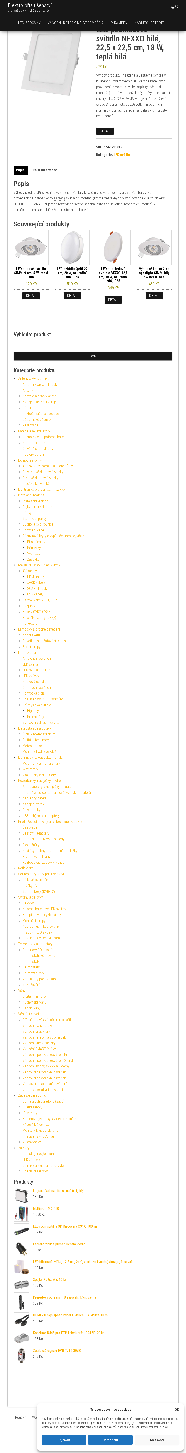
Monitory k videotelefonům (42, 1130)
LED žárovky (29, 23)
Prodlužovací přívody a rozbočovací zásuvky (50, 822)
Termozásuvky (33, 973)
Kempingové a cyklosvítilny (42, 915)
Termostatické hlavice (39, 955)
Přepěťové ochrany (36, 856)
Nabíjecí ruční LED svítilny (41, 926)
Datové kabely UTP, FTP (40, 600)
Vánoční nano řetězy (38, 1025)
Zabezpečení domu (32, 1095)
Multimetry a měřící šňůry (41, 763)
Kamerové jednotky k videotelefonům (50, 1119)
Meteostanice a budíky (34, 728)
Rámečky (34, 548)
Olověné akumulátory (38, 449)
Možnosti (157, 1440)
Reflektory (25, 868)
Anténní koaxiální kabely (40, 384)
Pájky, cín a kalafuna (37, 507)
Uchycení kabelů (34, 530)
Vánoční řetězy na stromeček (75, 23)
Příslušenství (36, 542)
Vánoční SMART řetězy (39, 1049)
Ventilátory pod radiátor (40, 979)
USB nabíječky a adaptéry (41, 816)
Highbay (33, 711)
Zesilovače (30, 425)
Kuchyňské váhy (34, 1002)
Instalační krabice (35, 501)
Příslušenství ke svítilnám (41, 938)
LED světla (122, 155)
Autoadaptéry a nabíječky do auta (47, 786)
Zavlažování (31, 985)
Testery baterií (33, 454)
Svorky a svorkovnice (38, 524)
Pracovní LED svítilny (38, 932)
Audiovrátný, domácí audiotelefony (48, 466)
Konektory (30, 623)
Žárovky (23, 1148)
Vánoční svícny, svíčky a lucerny (46, 1066)
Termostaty (31, 961)
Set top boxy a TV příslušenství (41, 874)
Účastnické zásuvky (37, 419)
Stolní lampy (32, 647)
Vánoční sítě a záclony (39, 1043)
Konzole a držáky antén (39, 396)
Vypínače (34, 553)
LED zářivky (31, 676)
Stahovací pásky (35, 518)
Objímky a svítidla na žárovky (43, 1165)
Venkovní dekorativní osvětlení (45, 1072)
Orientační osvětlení (37, 687)
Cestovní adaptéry (36, 833)
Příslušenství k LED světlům (43, 699)
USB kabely (35, 594)
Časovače (30, 827)
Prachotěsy (35, 717)
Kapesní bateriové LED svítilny (44, 909)
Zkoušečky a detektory (39, 775)
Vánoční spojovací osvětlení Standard (50, 1060)
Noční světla (32, 635)
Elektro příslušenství (30, 5)
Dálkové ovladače (35, 880)
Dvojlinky (29, 606)
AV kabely (30, 571)
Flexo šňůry (31, 845)
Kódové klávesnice (36, 1124)
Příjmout (64, 1440)
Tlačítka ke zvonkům (38, 483)
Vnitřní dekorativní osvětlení (43, 1090)
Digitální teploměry (36, 740)
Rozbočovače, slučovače (41, 413)
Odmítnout (110, 1440)
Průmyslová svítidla (37, 705)
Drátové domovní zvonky (40, 478)
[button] (177, 1409)
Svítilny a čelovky (30, 897)
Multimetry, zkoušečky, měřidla (40, 757)
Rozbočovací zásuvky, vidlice (43, 862)
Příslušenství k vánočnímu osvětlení (49, 1020)
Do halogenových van (38, 1154)
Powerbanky (31, 810)
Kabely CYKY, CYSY (36, 612)
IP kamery (119, 23)
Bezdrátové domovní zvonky (43, 472)
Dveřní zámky (32, 1107)
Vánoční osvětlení (31, 1014)
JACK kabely (36, 582)
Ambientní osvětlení (37, 658)
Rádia (27, 408)
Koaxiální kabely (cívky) (39, 617)
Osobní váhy (31, 1008)
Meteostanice (33, 746)
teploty (142, 87)
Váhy (21, 990)
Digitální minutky (34, 996)
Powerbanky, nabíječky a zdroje (40, 781)
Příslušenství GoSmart (39, 1136)
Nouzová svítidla (34, 681)
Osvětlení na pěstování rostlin (44, 641)
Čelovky (28, 903)
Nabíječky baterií (34, 798)
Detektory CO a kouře (38, 950)
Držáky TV (30, 886)
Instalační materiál (31, 495)
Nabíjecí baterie (149, 23)
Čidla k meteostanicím (39, 734)
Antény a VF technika (33, 378)
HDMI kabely (36, 577)
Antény (28, 390)
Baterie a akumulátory (34, 431)
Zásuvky (33, 559)
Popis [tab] (20, 170)
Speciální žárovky (35, 1171)
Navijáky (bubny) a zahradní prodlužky (50, 851)
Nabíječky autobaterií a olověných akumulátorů (57, 792)
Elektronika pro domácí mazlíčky (41, 489)
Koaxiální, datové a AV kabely (39, 565)
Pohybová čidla (34, 693)
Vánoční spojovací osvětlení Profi (47, 1054)
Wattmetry (30, 769)
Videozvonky (32, 1142)
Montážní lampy (34, 921)
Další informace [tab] (45, 170)
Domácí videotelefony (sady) (43, 1101)
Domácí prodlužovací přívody (43, 839)
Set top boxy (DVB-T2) (39, 891)
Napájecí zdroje (34, 804)
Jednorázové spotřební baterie (45, 437)
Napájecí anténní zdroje (40, 402)
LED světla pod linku (37, 670)
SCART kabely (37, 588)
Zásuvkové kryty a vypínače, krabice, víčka (53, 536)
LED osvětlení (28, 652)
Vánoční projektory (36, 1031)
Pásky (27, 513)
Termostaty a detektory (35, 944)
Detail (105, 131)
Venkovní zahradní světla (41, 722)
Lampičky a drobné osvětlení (39, 629)
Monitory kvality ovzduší (40, 751)
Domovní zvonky (30, 460)
